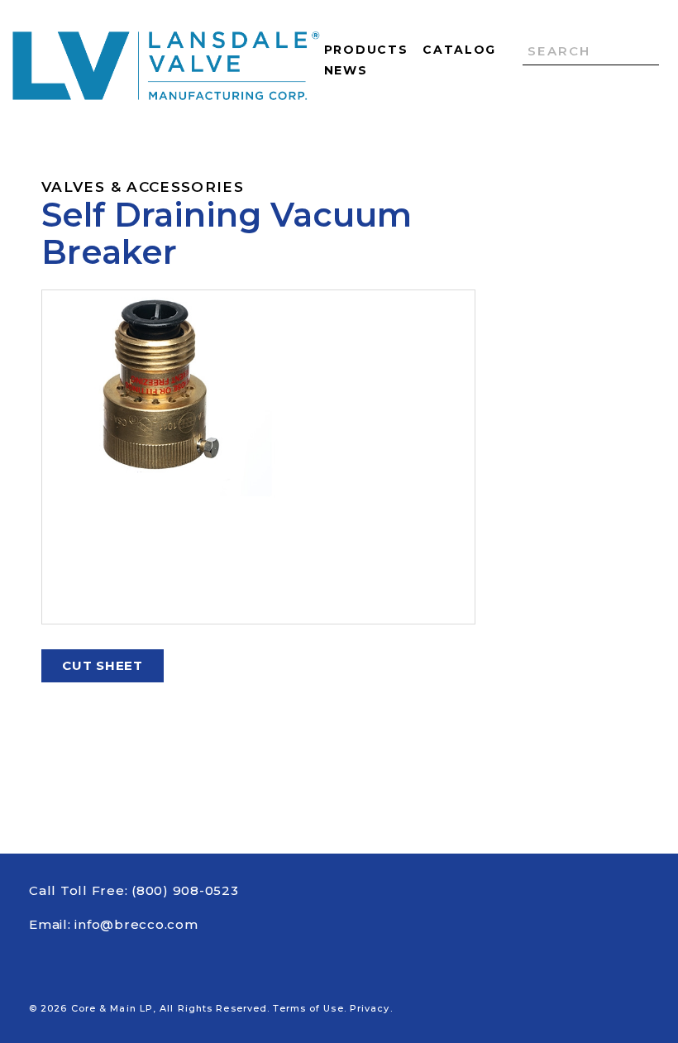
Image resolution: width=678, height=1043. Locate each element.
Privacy (370, 1008)
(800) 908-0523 (185, 890)
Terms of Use (308, 1008)
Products (366, 49)
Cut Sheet (102, 665)
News (346, 70)
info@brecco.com (136, 924)
